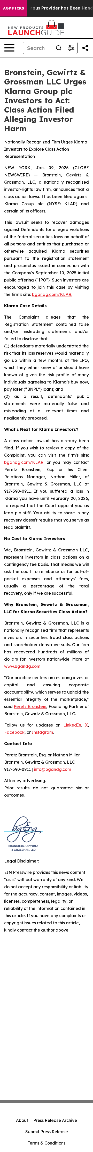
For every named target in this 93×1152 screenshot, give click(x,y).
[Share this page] (85, 48)
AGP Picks (13, 8)
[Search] (58, 48)
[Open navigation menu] (9, 48)
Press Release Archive (55, 1120)
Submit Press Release (46, 1131)
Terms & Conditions (46, 1143)
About (22, 1120)
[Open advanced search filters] (71, 48)
